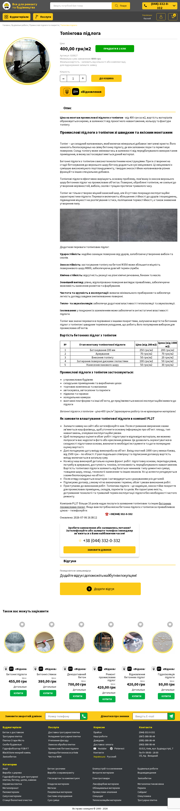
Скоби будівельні (12, 744)
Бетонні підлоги (16, 674)
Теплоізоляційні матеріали (107, 800)
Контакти (99, 752)
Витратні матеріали (103, 772)
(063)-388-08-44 (147, 744)
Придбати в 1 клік (115, 48)
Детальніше (20, 686)
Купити (18, 693)
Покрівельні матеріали (60, 792)
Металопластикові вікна (151, 783)
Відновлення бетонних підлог (134, 676)
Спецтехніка (144, 796)
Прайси (98, 732)
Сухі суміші (53, 800)
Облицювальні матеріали (106, 788)
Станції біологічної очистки (17, 800)
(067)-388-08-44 (147, 736)
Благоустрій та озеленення (107, 768)
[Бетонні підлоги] (15, 643)
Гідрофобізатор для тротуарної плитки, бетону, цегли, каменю (20, 778)
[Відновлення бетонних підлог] (133, 643)
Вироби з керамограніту (61, 772)
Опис (67, 108)
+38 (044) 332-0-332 (101, 540)
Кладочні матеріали (58, 783)
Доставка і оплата (103, 744)
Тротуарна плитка (12, 736)
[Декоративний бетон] (74, 643)
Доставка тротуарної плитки (64, 732)
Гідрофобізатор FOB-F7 (16, 748)
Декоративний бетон (76, 676)
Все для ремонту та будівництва (24, 5)
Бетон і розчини (56, 768)
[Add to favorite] (22, 625)
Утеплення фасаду (58, 740)
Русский (147, 18)
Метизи (52, 788)
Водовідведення (147, 772)
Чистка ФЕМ (54, 756)
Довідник (99, 740)
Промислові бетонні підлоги (63, 748)
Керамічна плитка (12, 783)
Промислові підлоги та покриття (44, 25)
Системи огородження (60, 796)
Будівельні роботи (20, 25)
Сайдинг (142, 792)
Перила (142, 788)
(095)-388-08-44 (147, 740)
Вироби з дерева (12, 772)
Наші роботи (100, 736)
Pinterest (119, 748)
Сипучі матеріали (12, 796)
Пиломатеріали (11, 792)
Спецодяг (98, 796)
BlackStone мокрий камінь (17, 752)
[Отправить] (83, 716)
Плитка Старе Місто (13, 740)
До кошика (106, 78)
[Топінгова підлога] (28, 62)
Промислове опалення (105, 792)
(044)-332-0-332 (160, 5)
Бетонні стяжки (46, 674)
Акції (5, 768)
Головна (6, 25)
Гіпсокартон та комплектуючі (64, 778)
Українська (147, 15)
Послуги (45, 16)
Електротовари (101, 778)
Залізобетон (9, 756)
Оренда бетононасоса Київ (63, 752)
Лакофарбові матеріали (106, 783)
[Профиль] (161, 16)
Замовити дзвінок (99, 549)
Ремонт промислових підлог (107, 677)
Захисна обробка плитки (61, 744)
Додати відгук (104, 589)
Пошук (123, 5)
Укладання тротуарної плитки (64, 736)
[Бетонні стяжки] (44, 643)
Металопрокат (11, 788)
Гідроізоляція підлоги (166, 676)
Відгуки (69, 561)
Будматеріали (19, 16)
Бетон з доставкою (13, 732)
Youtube (102, 748)
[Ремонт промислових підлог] (103, 643)
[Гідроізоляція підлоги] (163, 643)
